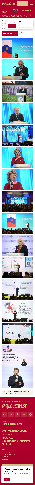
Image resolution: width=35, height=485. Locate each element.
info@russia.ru (12, 424)
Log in (23, 3)
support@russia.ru (15, 430)
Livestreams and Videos (9, 454)
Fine (7, 479)
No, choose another (24, 26)
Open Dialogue (7, 452)
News (4, 449)
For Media (5, 457)
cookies (6, 475)
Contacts (5, 459)
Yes (12, 26)
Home (3, 20)
